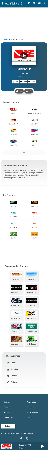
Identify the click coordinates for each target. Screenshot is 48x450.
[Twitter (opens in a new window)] (27, 438)
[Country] (39, 3)
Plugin (6, 407)
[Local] (34, 3)
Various (26, 77)
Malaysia (6, 39)
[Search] (44, 3)
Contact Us (8, 418)
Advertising (31, 402)
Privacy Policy (32, 412)
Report (24, 82)
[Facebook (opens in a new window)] (21, 438)
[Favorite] (28, 3)
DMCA (29, 418)
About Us (7, 412)
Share (16, 82)
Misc (20, 77)
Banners (30, 407)
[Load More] (24, 152)
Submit (6, 402)
